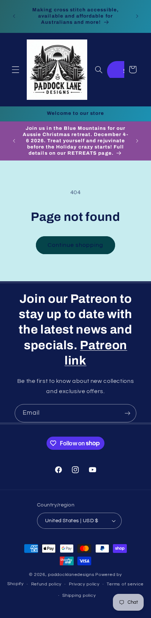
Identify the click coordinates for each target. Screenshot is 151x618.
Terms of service (125, 584)
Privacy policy (84, 584)
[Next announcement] (137, 16)
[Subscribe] (127, 413)
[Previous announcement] (14, 16)
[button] (15, 69)
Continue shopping (76, 245)
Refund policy (46, 584)
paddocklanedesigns (71, 575)
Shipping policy (79, 595)
